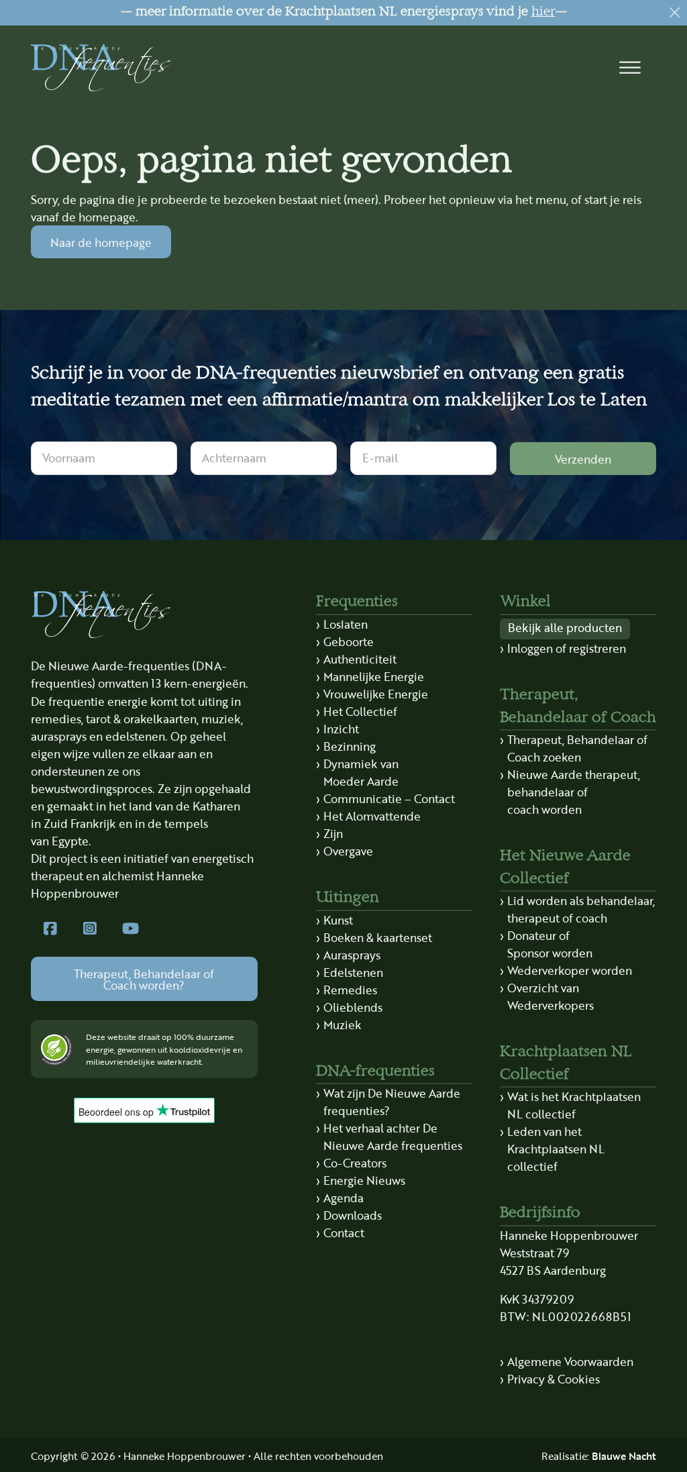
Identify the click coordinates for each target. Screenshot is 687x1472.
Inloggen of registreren (566, 647)
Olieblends (352, 1006)
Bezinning (349, 745)
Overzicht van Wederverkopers (550, 996)
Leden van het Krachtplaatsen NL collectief (555, 1148)
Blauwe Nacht (624, 1456)
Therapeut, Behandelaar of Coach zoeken (577, 747)
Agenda (343, 1197)
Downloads (352, 1214)
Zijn (333, 833)
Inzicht (341, 728)
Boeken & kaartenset (377, 937)
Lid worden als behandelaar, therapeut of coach (581, 908)
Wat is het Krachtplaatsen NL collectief (574, 1104)
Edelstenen (353, 972)
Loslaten (345, 623)
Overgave (348, 850)
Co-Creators (354, 1162)
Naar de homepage (101, 242)
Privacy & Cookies (553, 1378)
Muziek (342, 1024)
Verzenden (583, 458)
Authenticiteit (360, 658)
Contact (343, 1232)
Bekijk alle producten (565, 627)
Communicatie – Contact (389, 798)
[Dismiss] (674, 12)
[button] (630, 68)
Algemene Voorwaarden (570, 1361)
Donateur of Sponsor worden (549, 943)
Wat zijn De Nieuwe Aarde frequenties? (391, 1101)
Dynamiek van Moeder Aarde (361, 771)
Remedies (350, 989)
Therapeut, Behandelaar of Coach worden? (144, 978)
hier (543, 12)
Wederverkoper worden (569, 970)
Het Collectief (360, 711)
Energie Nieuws (364, 1180)
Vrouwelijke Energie (375, 693)
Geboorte (348, 641)
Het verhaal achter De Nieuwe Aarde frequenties (392, 1136)
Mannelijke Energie (373, 676)
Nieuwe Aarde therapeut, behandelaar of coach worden (573, 791)
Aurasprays (351, 954)
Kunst (338, 919)
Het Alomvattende (372, 815)
